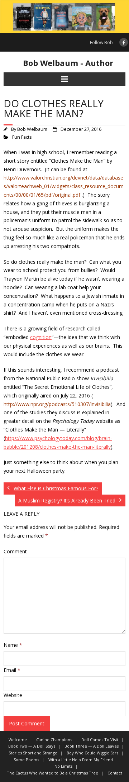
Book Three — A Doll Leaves (91, 746)
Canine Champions (54, 739)
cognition (41, 337)
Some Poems (26, 759)
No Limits (63, 766)
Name (13, 645)
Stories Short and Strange (33, 752)
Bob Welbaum (32, 129)
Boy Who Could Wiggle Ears (92, 752)
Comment (15, 551)
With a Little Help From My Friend (80, 759)
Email (12, 670)
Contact (115, 773)
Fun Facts (22, 137)
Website (13, 695)
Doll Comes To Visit (99, 739)
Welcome (18, 739)
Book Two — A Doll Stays (31, 746)
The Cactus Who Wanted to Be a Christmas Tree (52, 773)
